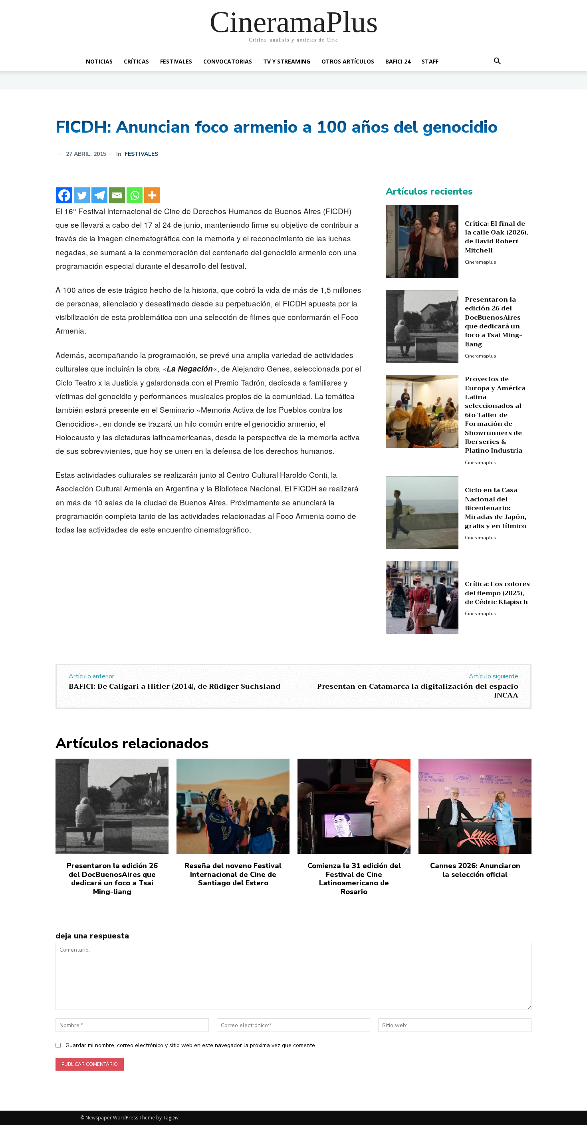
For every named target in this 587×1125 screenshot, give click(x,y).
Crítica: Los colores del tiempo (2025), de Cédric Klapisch (497, 593)
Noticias (99, 61)
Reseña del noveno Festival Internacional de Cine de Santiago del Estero (233, 874)
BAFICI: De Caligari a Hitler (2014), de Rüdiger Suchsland (174, 686)
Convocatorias (227, 61)
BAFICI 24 (398, 61)
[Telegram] (99, 195)
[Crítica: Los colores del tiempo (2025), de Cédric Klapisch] (422, 597)
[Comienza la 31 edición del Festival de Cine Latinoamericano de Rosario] (354, 806)
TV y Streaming (286, 61)
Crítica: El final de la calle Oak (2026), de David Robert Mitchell (496, 237)
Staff (430, 61)
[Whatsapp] (135, 195)
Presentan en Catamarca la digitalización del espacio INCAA (417, 691)
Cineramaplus (480, 262)
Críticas (136, 61)
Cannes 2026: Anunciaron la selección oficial (475, 870)
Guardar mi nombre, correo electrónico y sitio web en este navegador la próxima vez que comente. (190, 1045)
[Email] (117, 195)
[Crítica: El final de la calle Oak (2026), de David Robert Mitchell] (422, 241)
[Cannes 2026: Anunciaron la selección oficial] (474, 806)
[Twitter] (82, 195)
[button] (497, 62)
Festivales (176, 61)
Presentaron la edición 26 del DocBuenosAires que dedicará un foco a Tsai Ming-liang (493, 322)
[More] (152, 195)
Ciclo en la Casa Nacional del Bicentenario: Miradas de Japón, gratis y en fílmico (495, 508)
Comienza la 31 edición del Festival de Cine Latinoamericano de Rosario (354, 878)
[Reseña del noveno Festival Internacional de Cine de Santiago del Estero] (233, 806)
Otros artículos (347, 61)
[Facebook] (64, 195)
